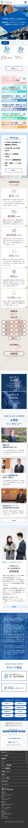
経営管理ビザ (7, 711)
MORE (14, 520)
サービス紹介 (4, 755)
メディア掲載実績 (5, 768)
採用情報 (3, 758)
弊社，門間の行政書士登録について (6, 58)
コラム (3, 761)
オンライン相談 (5, 778)
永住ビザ (20, 711)
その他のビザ (20, 715)
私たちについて (5, 752)
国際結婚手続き (20, 707)
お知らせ (3, 774)
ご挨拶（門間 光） (19, 58)
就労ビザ (7, 703)
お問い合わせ (4, 781)
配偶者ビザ (7, 707)
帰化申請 (7, 715)
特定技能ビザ (20, 703)
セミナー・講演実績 (6, 765)
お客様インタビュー (6, 771)
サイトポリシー (5, 784)
